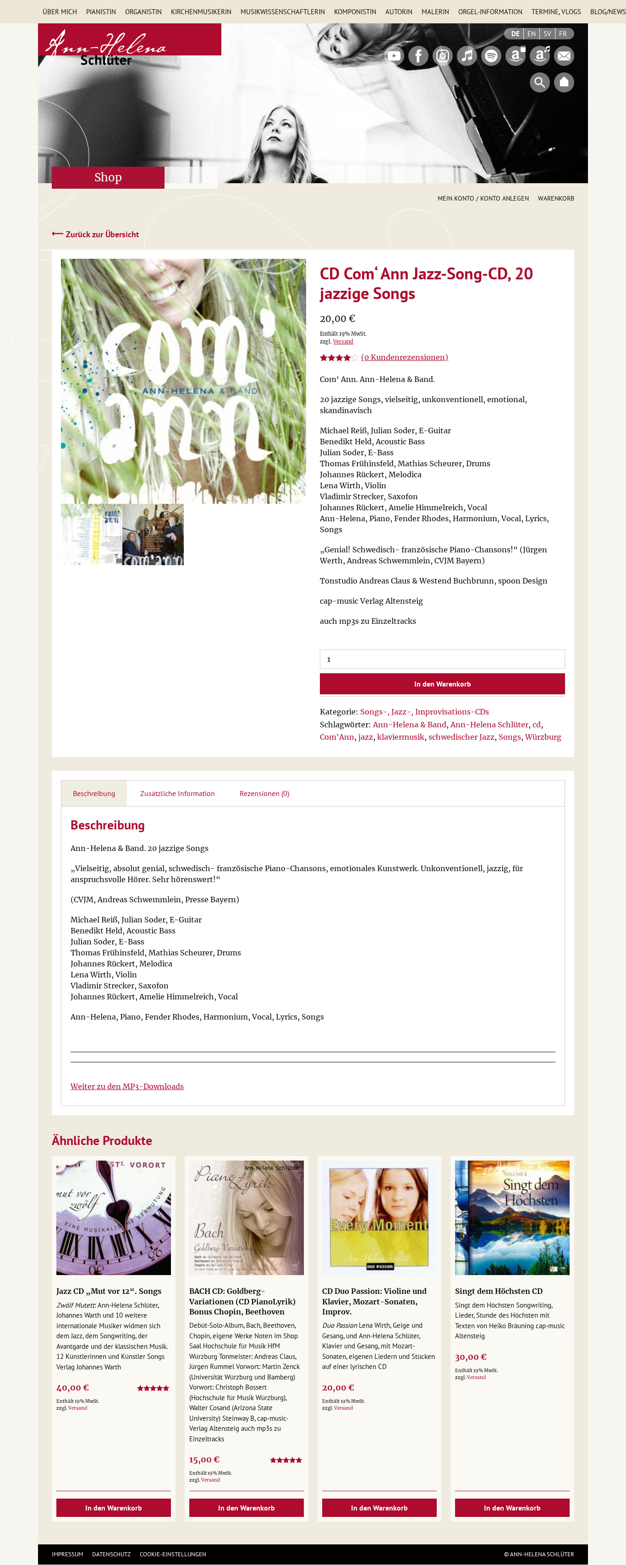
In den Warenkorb (442, 683)
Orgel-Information (490, 11)
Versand (343, 341)
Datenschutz (111, 1554)
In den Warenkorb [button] (113, 1507)
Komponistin (355, 11)
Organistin (143, 11)
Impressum (67, 1554)
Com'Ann (337, 737)
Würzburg (543, 737)
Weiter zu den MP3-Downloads (127, 1086)
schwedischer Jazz (461, 737)
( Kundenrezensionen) (404, 357)
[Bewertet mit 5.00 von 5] (154, 1390)
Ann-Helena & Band (409, 724)
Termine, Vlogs (556, 11)
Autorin (398, 11)
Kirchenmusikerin (201, 11)
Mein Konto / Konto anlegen (483, 198)
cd (537, 724)
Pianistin (101, 11)
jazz (365, 737)
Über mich (60, 11)
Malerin (435, 11)
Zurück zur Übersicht (95, 234)
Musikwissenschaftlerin (283, 11)
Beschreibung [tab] (94, 793)
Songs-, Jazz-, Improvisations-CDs (424, 711)
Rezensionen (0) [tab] (264, 793)
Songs (510, 737)
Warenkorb (556, 198)
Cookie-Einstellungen (173, 1554)
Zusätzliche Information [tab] (177, 793)
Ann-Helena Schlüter (489, 724)
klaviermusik (400, 737)
